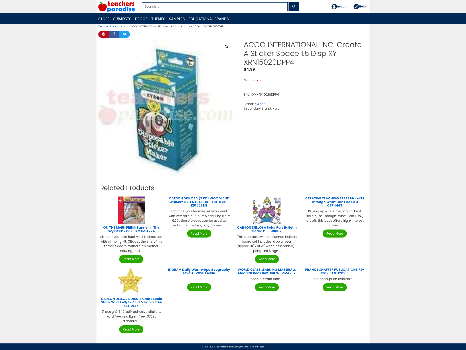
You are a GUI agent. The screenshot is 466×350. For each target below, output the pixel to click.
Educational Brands (208, 18)
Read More (131, 259)
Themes (158, 18)
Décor (141, 18)
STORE (104, 18)
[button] (226, 46)
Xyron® (123, 26)
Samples (177, 18)
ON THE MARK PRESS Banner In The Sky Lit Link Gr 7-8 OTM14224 (131, 229)
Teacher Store (107, 26)
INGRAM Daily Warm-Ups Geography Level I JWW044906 (199, 271)
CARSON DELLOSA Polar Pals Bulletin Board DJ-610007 (267, 229)
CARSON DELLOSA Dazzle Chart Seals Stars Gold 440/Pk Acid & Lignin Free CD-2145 (131, 302)
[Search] (294, 6)
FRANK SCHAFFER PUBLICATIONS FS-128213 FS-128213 (334, 271)
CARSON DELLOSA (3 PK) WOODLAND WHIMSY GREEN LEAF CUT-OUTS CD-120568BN (199, 202)
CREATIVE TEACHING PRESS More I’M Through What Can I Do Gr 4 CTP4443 (334, 202)
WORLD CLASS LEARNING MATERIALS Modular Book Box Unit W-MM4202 (267, 271)
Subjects (122, 18)
